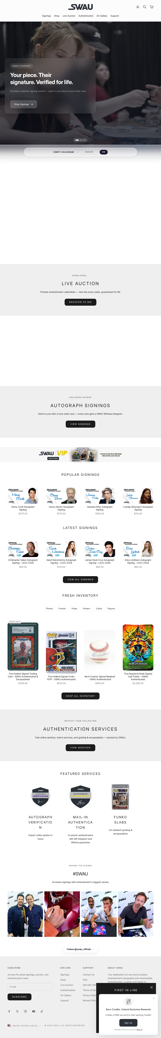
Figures (111, 608)
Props (74, 608)
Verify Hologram (63, 152)
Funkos (62, 608)
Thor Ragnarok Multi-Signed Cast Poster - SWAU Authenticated (138, 676)
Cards (99, 608)
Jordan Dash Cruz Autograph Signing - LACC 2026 (99, 561)
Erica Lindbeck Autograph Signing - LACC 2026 (138, 561)
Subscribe (19, 997)
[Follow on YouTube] (33, 1011)
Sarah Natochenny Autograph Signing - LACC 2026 (61, 561)
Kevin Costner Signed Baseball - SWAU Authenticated (100, 678)
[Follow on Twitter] (17, 1011)
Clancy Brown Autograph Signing (61, 508)
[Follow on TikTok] (41, 1011)
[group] (80, 454)
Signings (46, 15)
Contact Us (88, 974)
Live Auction (69, 15)
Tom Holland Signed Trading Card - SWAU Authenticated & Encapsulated (23, 676)
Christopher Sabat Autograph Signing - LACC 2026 (23, 561)
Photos (49, 608)
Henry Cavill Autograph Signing (22, 508)
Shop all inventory (80, 696)
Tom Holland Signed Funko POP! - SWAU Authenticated (61, 678)
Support (115, 15)
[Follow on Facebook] (9, 1011)
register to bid (80, 302)
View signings (80, 424)
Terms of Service (91, 990)
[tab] (76, 140)
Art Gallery (102, 15)
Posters (86, 608)
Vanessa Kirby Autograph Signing (99, 508)
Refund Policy (90, 1000)
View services (80, 747)
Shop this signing (117, 231)
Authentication (85, 15)
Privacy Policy (90, 995)
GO (103, 152)
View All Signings (80, 579)
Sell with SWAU (91, 985)
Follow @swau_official (80, 949)
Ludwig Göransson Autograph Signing (138, 508)
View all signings (119, 239)
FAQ (85, 979)
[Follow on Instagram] (25, 1011)
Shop (56, 15)
